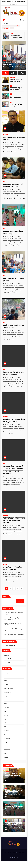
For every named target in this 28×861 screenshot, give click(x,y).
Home (11, 857)
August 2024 (7, 662)
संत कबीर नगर (12, 77)
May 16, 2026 (8, 525)
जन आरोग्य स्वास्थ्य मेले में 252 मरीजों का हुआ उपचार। (13, 824)
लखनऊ (5, 742)
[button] (20, 20)
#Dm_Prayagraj (5, 28)
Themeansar (13, 854)
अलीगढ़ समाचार (7, 684)
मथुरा (4, 369)
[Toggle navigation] (13, 20)
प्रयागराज (6, 719)
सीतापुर (5, 753)
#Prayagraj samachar (6, 25)
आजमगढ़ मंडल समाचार (8, 688)
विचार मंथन (6, 746)
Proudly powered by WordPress (9, 852)
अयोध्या (5, 680)
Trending (21, 73)
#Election (12, 28)
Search (5, 596)
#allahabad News (16, 25)
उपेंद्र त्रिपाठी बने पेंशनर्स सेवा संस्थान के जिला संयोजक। (13, 775)
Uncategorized (7, 673)
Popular (13, 73)
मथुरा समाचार (6, 730)
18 (17, 589)
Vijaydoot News (23, 66)
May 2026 (6, 655)
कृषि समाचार (6, 700)
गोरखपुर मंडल (6, 707)
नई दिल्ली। (6, 715)
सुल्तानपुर (5, 564)
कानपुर (5, 696)
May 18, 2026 (13, 66)
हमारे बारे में (16, 857)
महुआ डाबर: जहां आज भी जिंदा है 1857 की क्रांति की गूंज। (14, 807)
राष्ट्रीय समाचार (7, 738)
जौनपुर (5, 711)
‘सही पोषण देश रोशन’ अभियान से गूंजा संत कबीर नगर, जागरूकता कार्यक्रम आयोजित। (14, 520)
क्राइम (4, 416)
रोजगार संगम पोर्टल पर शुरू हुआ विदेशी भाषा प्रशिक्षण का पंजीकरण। (16, 89)
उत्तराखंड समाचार (7, 692)
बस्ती (10, 33)
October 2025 (7, 659)
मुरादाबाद (5, 734)
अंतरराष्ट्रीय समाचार (8, 677)
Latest (5, 73)
